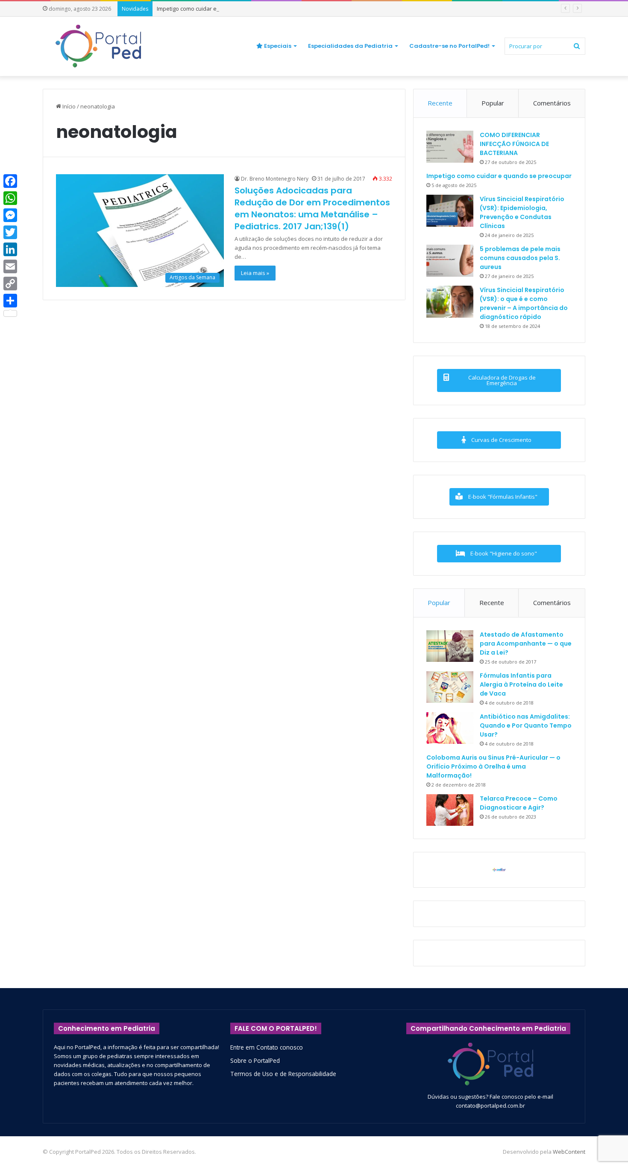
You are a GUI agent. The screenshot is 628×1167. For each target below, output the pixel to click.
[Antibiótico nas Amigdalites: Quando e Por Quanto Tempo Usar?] (449, 728)
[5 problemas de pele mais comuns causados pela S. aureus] (449, 261)
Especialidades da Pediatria (350, 46)
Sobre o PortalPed (255, 1060)
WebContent (569, 1151)
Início (68, 106)
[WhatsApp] (10, 198)
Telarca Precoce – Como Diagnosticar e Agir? (519, 803)
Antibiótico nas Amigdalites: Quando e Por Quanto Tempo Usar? (526, 725)
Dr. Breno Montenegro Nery (274, 178)
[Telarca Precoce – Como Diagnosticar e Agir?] (449, 810)
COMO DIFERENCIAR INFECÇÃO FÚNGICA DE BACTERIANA (514, 144)
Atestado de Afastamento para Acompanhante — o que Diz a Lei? (526, 643)
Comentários (552, 103)
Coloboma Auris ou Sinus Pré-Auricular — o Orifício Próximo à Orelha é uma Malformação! (493, 766)
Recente (440, 103)
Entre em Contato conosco (266, 1047)
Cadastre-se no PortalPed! (449, 46)
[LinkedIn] (10, 249)
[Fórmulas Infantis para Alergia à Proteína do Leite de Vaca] (449, 687)
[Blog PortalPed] (98, 46)
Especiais (277, 46)
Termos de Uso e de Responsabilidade (283, 1074)
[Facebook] (10, 181)
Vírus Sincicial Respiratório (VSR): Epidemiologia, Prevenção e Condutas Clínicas (522, 212)
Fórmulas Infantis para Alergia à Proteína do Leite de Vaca (521, 684)
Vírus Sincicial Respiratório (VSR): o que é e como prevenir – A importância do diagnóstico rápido (524, 303)
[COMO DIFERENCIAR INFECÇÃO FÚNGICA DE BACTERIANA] (449, 147)
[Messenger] (10, 215)
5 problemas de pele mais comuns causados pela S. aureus (520, 258)
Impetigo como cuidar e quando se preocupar (216, 8)
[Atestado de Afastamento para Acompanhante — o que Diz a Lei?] (449, 646)
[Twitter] (10, 232)
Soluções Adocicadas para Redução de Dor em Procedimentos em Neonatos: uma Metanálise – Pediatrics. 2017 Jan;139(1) (312, 208)
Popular (492, 103)
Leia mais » (255, 273)
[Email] (10, 266)
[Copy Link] (10, 283)
